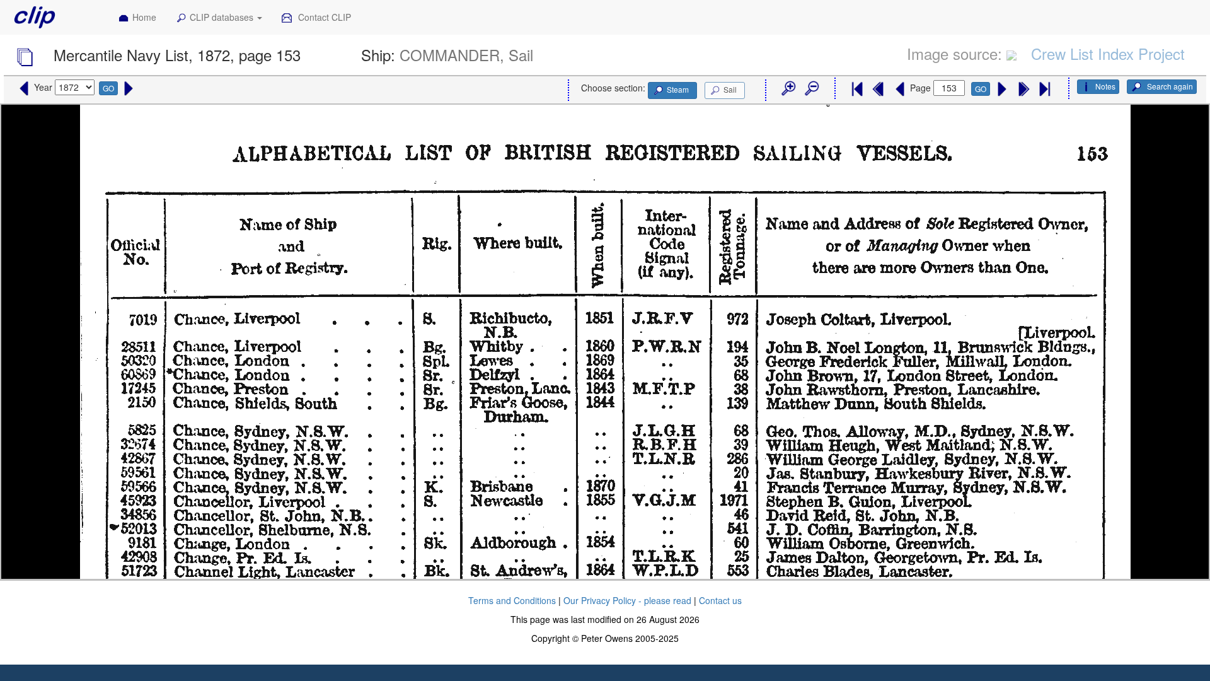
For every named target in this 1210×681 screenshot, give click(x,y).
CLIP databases (223, 17)
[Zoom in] (787, 88)
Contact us (720, 600)
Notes (1105, 86)
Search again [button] (1169, 86)
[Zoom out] (811, 88)
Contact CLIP (323, 17)
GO (108, 88)
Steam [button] (678, 89)
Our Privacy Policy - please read (627, 600)
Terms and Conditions (512, 600)
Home (144, 17)
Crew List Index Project (1108, 53)
